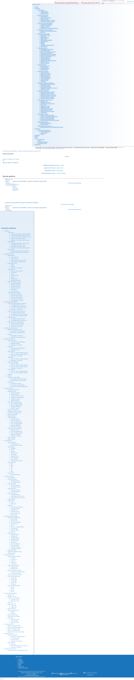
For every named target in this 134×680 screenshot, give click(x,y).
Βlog (19, 665)
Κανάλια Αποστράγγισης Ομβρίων (11, 516)
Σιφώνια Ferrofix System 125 (17, 295)
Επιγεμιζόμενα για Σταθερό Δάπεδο (18, 636)
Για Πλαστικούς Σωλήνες (16, 573)
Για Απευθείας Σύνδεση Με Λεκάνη (18, 308)
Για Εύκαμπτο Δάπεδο (15, 638)
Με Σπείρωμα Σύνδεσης (16, 482)
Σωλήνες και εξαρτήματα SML (14, 625)
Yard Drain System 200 (15, 286)
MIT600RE (13, 448)
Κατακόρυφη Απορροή (12, 479)
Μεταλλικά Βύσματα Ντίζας (16, 445)
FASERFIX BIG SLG (15, 537)
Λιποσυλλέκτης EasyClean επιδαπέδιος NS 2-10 (20, 235)
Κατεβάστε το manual (59, 165)
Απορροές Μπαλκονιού (12, 493)
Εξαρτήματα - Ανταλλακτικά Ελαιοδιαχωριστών (20, 247)
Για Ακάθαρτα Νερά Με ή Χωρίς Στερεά (19, 314)
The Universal (14, 272)
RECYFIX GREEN (15, 530)
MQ (11, 466)
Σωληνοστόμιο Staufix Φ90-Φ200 (17, 385)
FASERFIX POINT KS (15, 547)
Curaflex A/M (13, 562)
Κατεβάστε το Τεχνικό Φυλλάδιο (58, 173)
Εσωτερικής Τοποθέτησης (16, 647)
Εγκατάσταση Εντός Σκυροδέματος (18, 331)
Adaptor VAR (13, 607)
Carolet (12, 502)
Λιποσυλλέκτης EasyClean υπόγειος (18, 238)
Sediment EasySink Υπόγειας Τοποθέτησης (19, 252)
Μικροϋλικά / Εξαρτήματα (13, 409)
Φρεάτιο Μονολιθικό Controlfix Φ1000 (19, 378)
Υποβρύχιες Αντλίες (12, 317)
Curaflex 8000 (14, 582)
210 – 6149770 (32, 674)
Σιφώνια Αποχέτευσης (9, 254)
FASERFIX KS (14, 536)
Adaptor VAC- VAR (12, 604)
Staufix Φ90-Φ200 (11, 351)
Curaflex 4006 (14, 579)
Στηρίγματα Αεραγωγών (15, 399)
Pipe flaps (10, 375)
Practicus (13, 266)
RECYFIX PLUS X (15, 540)
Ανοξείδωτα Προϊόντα (12, 417)
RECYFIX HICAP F (15, 545)
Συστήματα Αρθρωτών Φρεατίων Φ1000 (19, 315)
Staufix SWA (10, 346)
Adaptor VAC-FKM (15, 622)
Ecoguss (12, 264)
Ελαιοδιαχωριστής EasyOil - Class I (18, 244)
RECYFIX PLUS (14, 520)
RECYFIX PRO (14, 519)
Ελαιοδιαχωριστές (11, 241)
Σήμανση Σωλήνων (11, 439)
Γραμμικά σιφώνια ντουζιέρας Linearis (18, 260)
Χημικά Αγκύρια (11, 446)
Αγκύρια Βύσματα (8, 440)
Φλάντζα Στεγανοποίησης (13, 614)
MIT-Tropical (13, 454)
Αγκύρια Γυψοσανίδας (15, 474)
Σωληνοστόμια (11, 382)
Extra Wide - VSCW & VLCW (14, 597)
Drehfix (12, 274)
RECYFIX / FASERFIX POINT (17, 527)
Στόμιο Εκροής (14, 514)
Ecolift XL (10, 334)
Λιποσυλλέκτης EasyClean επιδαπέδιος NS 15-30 (21, 237)
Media (19, 664)
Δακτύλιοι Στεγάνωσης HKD (13, 565)
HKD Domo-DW (14, 567)
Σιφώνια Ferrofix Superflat (16, 294)
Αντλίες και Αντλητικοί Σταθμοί (11, 301)
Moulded (12, 611)
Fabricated (13, 613)
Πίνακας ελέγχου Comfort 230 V (17, 323)
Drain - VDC (10, 602)
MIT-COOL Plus (14, 452)
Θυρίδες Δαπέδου (11, 642)
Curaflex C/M (13, 559)
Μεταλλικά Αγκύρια (12, 442)
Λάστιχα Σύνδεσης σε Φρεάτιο (14, 616)
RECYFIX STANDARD (16, 522)
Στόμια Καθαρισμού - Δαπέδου (17, 300)
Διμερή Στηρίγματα (15, 394)
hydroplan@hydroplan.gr (33, 675)
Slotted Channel (14, 523)
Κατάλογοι (20, 663)
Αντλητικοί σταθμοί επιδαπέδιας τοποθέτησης (17, 303)
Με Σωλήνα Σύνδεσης (15, 480)
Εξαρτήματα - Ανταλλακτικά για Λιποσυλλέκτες (20, 240)
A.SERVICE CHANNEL (16, 548)
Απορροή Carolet (11, 500)
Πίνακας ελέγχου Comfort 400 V (17, 324)
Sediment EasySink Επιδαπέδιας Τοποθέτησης (20, 250)
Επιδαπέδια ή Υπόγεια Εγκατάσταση (18, 337)
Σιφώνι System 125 (15, 258)
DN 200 (12, 591)
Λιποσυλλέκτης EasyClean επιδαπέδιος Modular (20, 233)
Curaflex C (13, 557)
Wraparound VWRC (12, 608)
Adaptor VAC (13, 605)
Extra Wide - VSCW (15, 599)
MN (11, 463)
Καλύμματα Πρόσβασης (12, 634)
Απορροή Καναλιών (11, 499)
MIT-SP (12, 449)
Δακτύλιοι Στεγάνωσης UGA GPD (14, 574)
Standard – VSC (11, 594)
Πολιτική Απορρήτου (23, 668)
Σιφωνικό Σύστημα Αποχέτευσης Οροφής (16, 631)
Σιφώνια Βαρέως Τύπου (12, 263)
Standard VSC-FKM (15, 619)
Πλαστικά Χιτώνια (14, 459)
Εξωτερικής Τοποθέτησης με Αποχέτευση (19, 645)
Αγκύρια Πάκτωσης (15, 443)
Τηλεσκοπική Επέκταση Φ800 (111, 147)
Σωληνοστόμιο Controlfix (16, 383)
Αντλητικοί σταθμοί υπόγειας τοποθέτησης (16, 311)
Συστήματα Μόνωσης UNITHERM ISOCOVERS (17, 650)
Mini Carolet (13, 503)
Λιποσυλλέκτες (11, 232)
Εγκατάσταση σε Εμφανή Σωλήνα (17, 332)
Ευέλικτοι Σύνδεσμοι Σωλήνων (11, 593)
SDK (12, 471)
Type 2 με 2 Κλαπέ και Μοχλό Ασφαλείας (19, 354)
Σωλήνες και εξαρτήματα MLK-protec (15, 627)
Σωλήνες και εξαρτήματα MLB (14, 630)
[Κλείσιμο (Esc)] (4, 678)
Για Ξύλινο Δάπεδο (15, 639)
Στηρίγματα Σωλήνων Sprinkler (17, 395)
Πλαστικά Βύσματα (12, 462)
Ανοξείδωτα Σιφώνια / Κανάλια (14, 292)
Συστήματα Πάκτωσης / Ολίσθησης (15, 411)
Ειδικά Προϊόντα (11, 473)
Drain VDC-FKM (14, 621)
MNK (12, 465)
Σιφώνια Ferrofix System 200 (17, 297)
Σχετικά (20, 659)
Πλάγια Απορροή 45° (12, 488)
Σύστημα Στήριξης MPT (12, 414)
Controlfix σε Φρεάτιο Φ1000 (14, 377)
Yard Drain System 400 (15, 287)
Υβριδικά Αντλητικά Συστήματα (11, 328)
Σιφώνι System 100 (15, 257)
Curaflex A (13, 560)
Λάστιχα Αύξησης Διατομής (13, 610)
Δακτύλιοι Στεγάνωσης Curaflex (14, 556)
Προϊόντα (20, 660)
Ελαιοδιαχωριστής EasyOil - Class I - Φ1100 (20, 243)
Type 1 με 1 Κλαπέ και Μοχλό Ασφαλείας (19, 352)
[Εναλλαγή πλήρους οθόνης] (2, 678)
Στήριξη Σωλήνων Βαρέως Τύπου (14, 412)
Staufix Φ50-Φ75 (11, 369)
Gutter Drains (13, 289)
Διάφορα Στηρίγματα (15, 400)
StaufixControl (11, 357)
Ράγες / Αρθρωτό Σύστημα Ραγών (14, 402)
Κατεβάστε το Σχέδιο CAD (57, 168)
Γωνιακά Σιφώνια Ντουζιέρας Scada (18, 261)
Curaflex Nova (14, 564)
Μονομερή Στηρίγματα (15, 392)
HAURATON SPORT (12, 550)
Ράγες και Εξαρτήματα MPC (16, 403)
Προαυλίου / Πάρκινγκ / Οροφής (14, 281)
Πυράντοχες (13, 644)
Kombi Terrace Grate (15, 511)
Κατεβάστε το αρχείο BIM (57, 170)
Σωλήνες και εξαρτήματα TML (14, 628)
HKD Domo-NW (14, 568)
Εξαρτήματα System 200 (16, 280)
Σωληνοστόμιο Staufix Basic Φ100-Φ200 (19, 386)
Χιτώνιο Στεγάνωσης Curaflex (14, 576)
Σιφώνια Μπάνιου (11, 255)
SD (11, 469)
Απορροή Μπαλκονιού (15, 494)
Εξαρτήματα (10, 505)
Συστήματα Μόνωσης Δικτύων (11, 648)
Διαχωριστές (7, 230)
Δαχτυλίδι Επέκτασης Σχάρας (17, 506)
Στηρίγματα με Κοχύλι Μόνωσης (17, 397)
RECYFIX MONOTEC (15, 543)
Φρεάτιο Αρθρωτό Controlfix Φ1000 (18, 380)
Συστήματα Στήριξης (9, 388)
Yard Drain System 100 (15, 284)
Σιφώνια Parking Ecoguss (16, 283)
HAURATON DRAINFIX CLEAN (15, 551)
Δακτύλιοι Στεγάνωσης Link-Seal (14, 570)
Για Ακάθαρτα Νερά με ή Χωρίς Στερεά (19, 306)
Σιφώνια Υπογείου (11, 269)
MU (11, 468)
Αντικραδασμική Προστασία (13, 389)
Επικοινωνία (21, 666)
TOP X (12, 525)
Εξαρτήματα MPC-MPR (15, 406)
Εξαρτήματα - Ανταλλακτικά (16, 267)
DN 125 (12, 588)
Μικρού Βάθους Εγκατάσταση (17, 335)
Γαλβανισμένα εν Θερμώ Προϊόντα (15, 428)
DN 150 (12, 590)
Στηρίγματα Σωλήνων (12, 391)
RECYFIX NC (14, 542)
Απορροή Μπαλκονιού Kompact (17, 496)
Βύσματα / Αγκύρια (11, 437)
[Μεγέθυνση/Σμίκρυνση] (0, 678)
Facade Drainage (14, 528)
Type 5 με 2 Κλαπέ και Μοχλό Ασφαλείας (19, 372)
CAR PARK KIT (14, 510)
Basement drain (14, 278)
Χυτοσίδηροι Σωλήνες (9, 624)
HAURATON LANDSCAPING (14, 517)
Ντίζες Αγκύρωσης (14, 457)
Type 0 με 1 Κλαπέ (15, 363)
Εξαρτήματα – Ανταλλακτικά (16, 355)
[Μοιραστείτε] (3, 678)
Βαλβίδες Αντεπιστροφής (10, 338)
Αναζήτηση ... (106, 0)
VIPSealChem (10, 618)
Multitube (10, 374)
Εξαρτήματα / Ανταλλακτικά (16, 641)
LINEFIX (13, 531)
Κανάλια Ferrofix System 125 (17, 298)
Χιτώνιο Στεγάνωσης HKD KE (14, 585)
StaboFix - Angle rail (15, 408)
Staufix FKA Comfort (12, 340)
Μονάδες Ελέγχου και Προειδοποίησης (15, 321)
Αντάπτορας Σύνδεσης (15, 508)
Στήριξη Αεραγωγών (12, 415)
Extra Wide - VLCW (15, 601)
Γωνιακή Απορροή (11, 477)
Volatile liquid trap (14, 275)
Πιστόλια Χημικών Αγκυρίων (17, 460)
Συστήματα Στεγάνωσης (9, 554)
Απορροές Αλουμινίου (9, 476)
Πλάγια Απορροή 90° (12, 483)
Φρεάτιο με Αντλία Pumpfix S (17, 271)
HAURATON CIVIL (12, 533)
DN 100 (12, 587)
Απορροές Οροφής (14, 291)
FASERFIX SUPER (15, 534)
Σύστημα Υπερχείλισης (15, 513)
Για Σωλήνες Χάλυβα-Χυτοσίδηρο (18, 571)
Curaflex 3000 (14, 577)
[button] (19, 656)
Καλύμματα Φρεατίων (9, 633)
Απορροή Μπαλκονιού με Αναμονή (18, 497)
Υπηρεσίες (20, 661)
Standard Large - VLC (12, 596)
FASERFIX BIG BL (15, 539)
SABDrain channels (11, 553)
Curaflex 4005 (14, 581)
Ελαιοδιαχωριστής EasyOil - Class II (18, 246)
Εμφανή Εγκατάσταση (15, 343)
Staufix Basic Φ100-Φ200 (13, 362)
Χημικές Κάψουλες (15, 456)
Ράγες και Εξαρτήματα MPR (16, 405)
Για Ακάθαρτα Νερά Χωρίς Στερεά (18, 304)
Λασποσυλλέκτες (11, 249)
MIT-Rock (13, 451)
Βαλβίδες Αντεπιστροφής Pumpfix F (15, 329)
